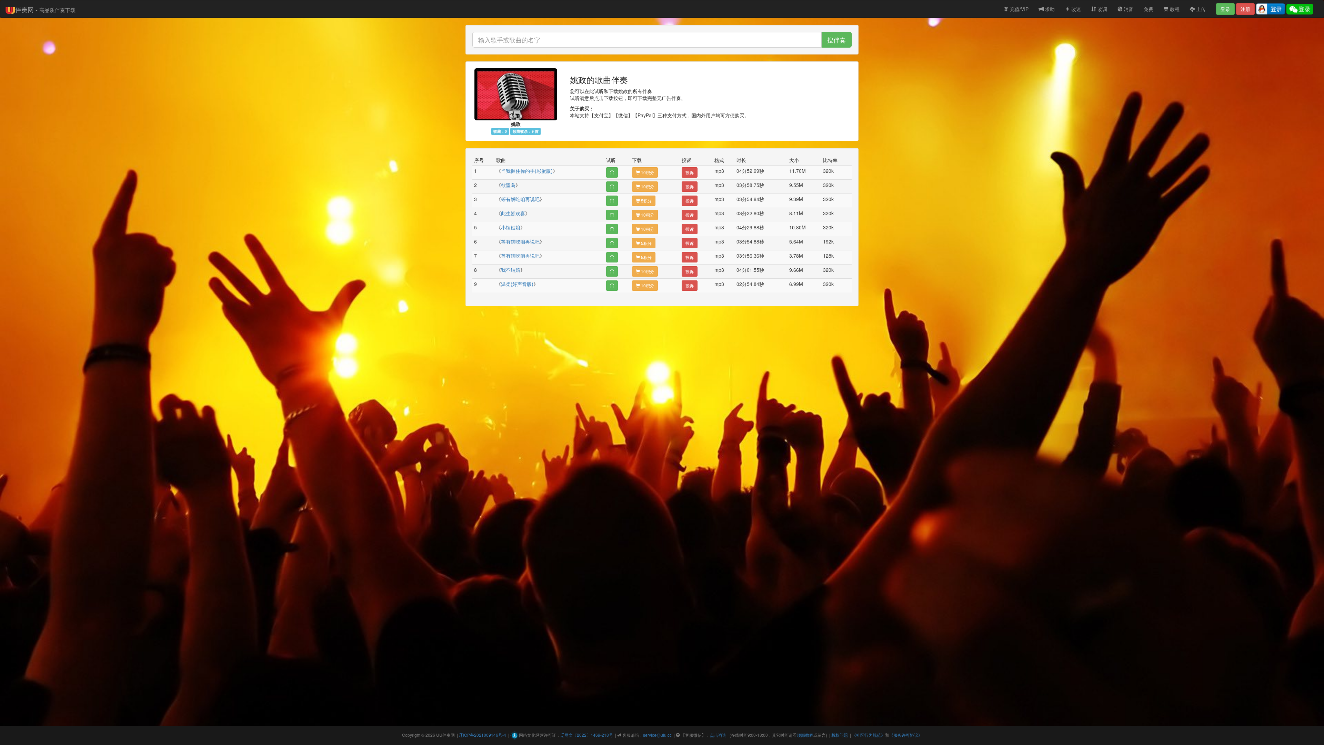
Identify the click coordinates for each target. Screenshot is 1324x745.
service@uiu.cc (657, 735)
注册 (1245, 9)
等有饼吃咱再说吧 (520, 199)
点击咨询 (718, 735)
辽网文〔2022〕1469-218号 (586, 735)
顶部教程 (805, 735)
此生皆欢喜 (513, 213)
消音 (1127, 9)
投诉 (689, 172)
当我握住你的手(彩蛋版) (527, 170)
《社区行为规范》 (868, 735)
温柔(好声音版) (517, 283)
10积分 (647, 172)
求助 (1049, 9)
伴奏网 (448, 735)
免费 (1148, 9)
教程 (1174, 9)
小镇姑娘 (510, 227)
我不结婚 (510, 269)
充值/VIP (1019, 9)
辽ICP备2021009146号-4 (482, 735)
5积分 (646, 200)
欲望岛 (508, 184)
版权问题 (839, 735)
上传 (1200, 9)
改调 (1101, 9)
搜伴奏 (836, 39)
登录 (1225, 9)
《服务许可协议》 (905, 735)
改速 (1075, 9)
